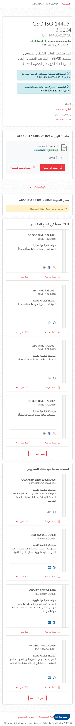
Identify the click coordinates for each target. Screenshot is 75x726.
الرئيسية (66, 3)
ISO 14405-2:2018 (50, 90)
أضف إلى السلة (51, 167)
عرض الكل (39, 453)
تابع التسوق (39, 186)
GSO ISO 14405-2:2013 (50, 77)
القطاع (68, 104)
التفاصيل (23, 276)
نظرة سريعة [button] (51, 276)
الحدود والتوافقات (62, 119)
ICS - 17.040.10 (62, 114)
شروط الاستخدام (26, 716)
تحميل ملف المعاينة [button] (22, 167)
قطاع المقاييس (64, 108)
